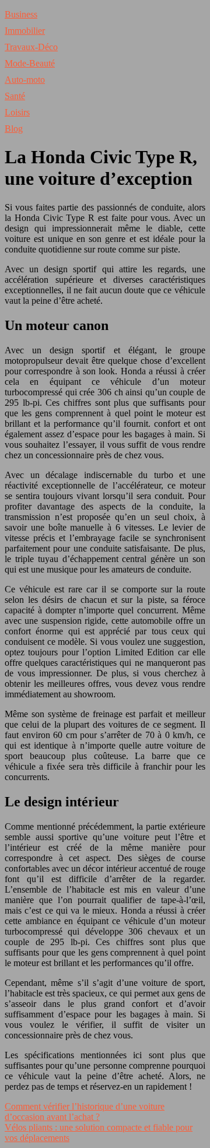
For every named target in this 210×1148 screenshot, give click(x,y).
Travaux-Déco (31, 47)
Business (21, 14)
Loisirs (17, 112)
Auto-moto (25, 80)
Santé (15, 96)
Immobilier (25, 31)
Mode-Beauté (30, 63)
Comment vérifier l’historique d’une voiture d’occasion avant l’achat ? (84, 1111)
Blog (14, 129)
